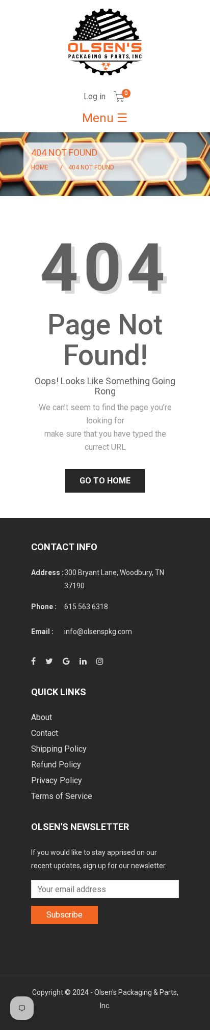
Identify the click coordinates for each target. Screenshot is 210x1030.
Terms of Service (61, 796)
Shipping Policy (59, 749)
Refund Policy (56, 764)
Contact (44, 733)
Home (39, 167)
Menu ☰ (105, 118)
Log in (95, 96)
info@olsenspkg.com (98, 631)
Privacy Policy (56, 780)
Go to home (105, 480)
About (41, 717)
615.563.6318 (86, 607)
